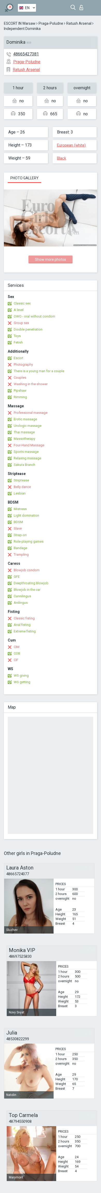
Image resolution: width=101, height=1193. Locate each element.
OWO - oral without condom (34, 316)
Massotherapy (24, 439)
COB (17, 653)
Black (61, 158)
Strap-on (20, 535)
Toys (17, 336)
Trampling (21, 554)
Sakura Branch (24, 465)
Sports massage (26, 452)
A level (19, 310)
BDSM (18, 522)
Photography (23, 364)
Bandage (20, 548)
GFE (17, 577)
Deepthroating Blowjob (31, 583)
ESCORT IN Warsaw (19, 23)
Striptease (21, 480)
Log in (82, 6)
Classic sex (22, 303)
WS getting (22, 682)
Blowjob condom (27, 570)
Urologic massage (27, 426)
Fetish (18, 342)
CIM (16, 647)
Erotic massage (25, 419)
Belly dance (22, 487)
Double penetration (28, 329)
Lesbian (20, 493)
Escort (18, 358)
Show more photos (50, 259)
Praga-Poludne (51, 23)
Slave (18, 528)
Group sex (21, 323)
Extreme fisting (25, 631)
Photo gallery (24, 178)
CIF (16, 660)
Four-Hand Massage (29, 445)
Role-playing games (29, 541)
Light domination (26, 515)
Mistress (20, 509)
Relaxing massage (27, 458)
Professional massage (30, 413)
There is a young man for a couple (39, 371)
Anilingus (21, 603)
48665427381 (26, 54)
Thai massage (24, 432)
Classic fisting (24, 618)
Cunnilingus (22, 596)
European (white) (71, 145)
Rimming (20, 397)
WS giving (21, 675)
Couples (20, 377)
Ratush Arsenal (78, 23)
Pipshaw (20, 390)
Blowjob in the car (27, 590)
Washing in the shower (31, 384)
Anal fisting (22, 625)
